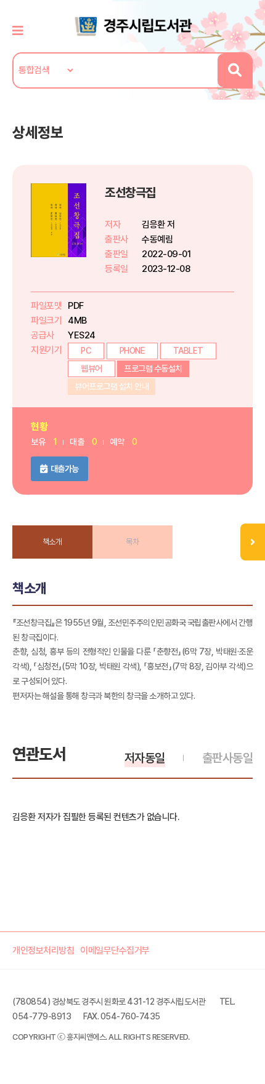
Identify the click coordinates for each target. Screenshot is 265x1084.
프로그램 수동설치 (153, 368)
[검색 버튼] (234, 70)
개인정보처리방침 (43, 950)
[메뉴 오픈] (252, 542)
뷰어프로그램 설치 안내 (112, 386)
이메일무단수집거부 (115, 950)
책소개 (52, 541)
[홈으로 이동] (132, 25)
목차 (132, 541)
